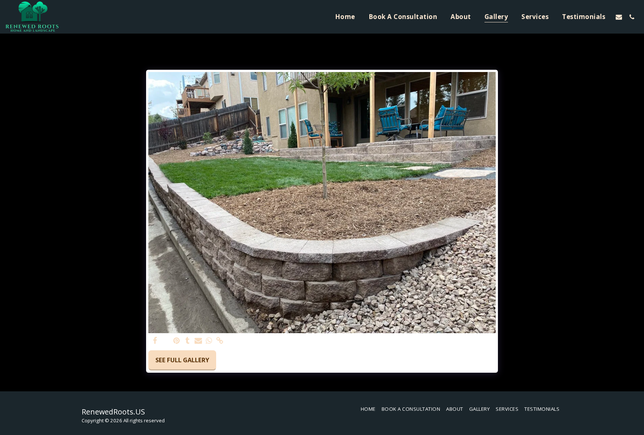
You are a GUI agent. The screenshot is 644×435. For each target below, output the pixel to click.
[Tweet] (166, 341)
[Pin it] (177, 341)
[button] (619, 16)
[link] (220, 341)
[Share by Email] (198, 341)
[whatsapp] (209, 341)
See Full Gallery (182, 360)
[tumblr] (187, 341)
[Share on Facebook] (155, 341)
